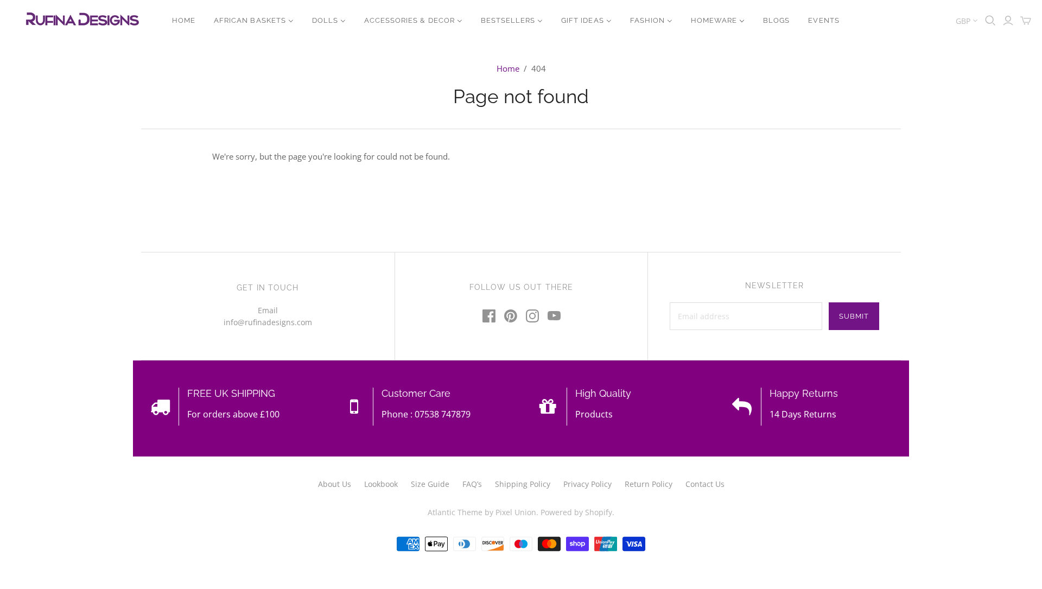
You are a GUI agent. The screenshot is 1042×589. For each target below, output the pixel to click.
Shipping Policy (522, 484)
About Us (334, 484)
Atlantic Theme (455, 512)
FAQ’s (472, 484)
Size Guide (430, 484)
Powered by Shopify (576, 512)
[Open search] (990, 20)
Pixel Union (515, 512)
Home (508, 68)
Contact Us (705, 484)
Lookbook (381, 484)
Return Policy (648, 484)
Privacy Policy (587, 484)
